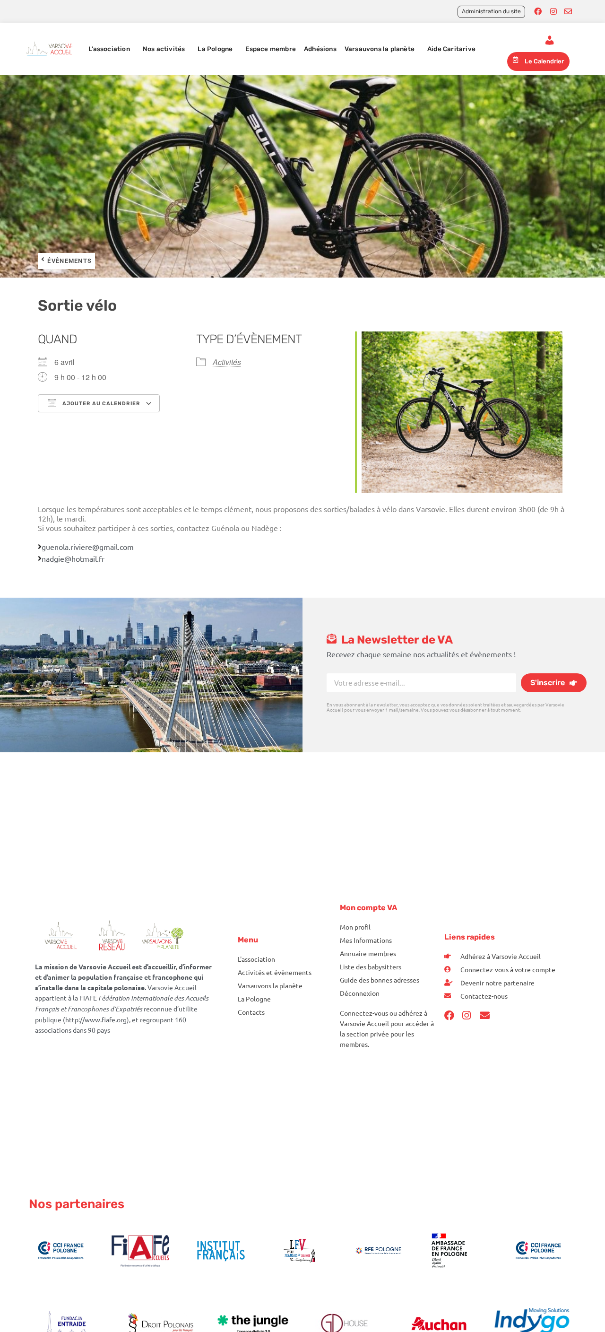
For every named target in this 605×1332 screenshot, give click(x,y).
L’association (109, 48)
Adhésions (320, 48)
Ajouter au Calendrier (100, 403)
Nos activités (164, 48)
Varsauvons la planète (380, 48)
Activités (227, 362)
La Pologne (215, 48)
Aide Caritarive (451, 48)
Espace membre (270, 48)
